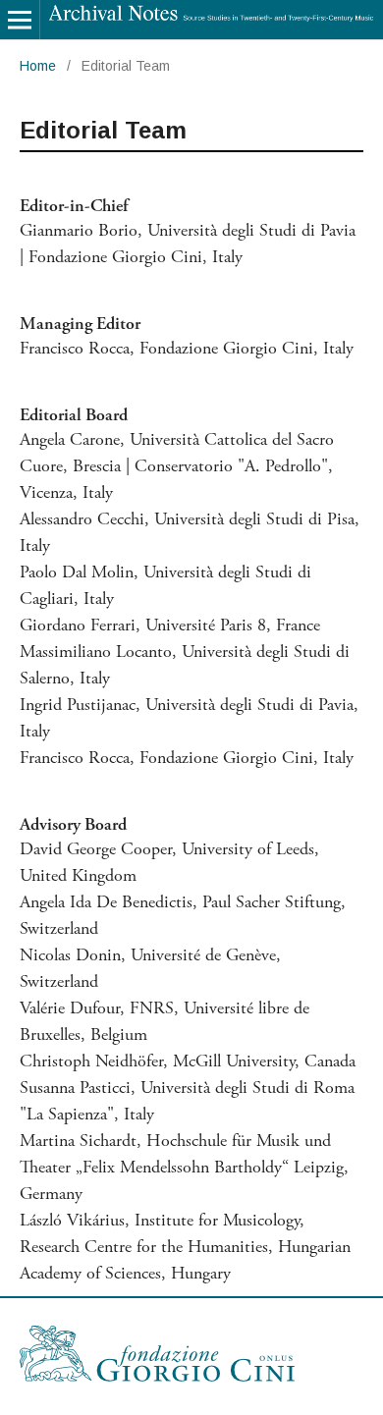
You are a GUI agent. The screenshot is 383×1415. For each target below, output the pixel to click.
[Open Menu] (19, 19)
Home (38, 66)
